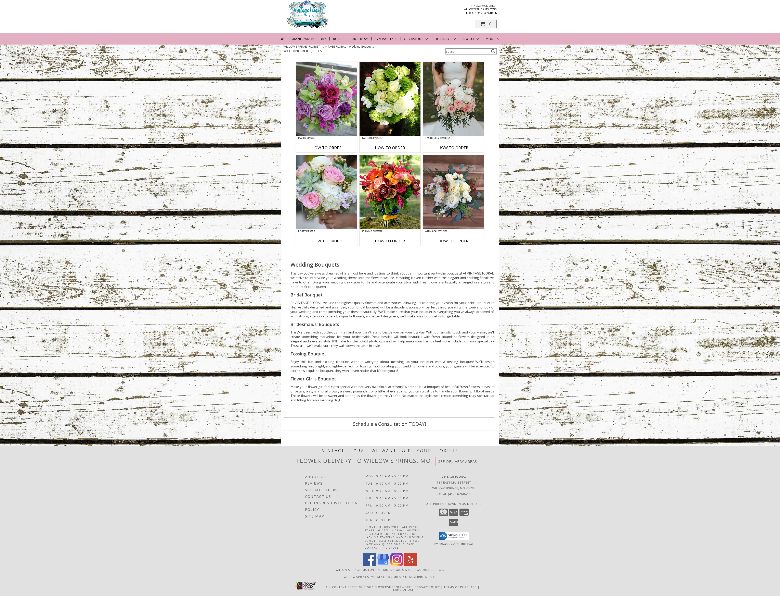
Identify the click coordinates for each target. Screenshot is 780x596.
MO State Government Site (415, 577)
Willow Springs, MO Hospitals (420, 570)
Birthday (359, 39)
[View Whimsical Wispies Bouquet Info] (453, 192)
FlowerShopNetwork (393, 587)
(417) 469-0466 (487, 13)
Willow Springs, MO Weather (367, 577)
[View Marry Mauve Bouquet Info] (326, 99)
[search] (493, 51)
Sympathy (384, 39)
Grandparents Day (308, 39)
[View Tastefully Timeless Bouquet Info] (453, 99)
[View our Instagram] (396, 565)
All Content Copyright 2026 (350, 587)
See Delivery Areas (457, 461)
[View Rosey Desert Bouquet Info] (326, 192)
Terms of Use (402, 590)
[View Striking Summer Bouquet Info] (390, 192)
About (469, 39)
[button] (486, 24)
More (490, 39)
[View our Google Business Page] (383, 565)
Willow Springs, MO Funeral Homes (364, 570)
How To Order (327, 147)
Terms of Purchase (460, 587)
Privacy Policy (427, 587)
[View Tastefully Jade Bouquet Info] (390, 99)
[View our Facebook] (369, 565)
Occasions (414, 39)
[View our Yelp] (410, 565)
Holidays (443, 39)
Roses (338, 39)
